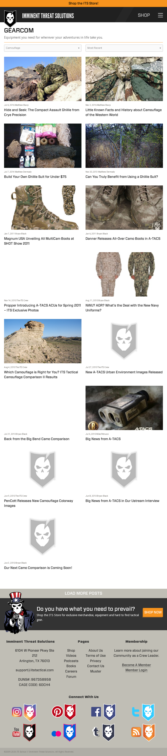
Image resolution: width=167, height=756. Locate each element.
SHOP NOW (153, 612)
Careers (71, 671)
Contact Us (95, 666)
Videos (71, 655)
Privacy (95, 661)
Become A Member (136, 665)
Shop (71, 650)
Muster (95, 671)
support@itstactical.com (35, 670)
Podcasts (71, 661)
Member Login (136, 670)
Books (71, 666)
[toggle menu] (160, 15)
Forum (71, 676)
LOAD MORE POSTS (83, 593)
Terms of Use (96, 655)
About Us (96, 650)
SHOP (144, 15)
